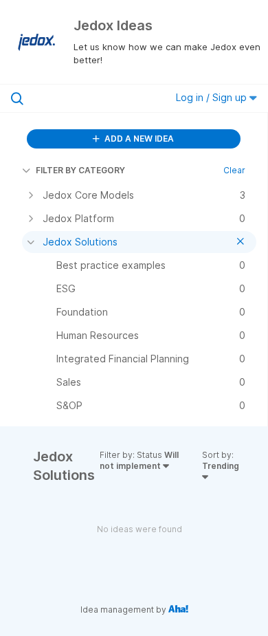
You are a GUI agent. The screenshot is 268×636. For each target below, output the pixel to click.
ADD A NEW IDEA (138, 138)
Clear (234, 170)
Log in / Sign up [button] (212, 97)
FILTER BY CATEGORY (80, 170)
